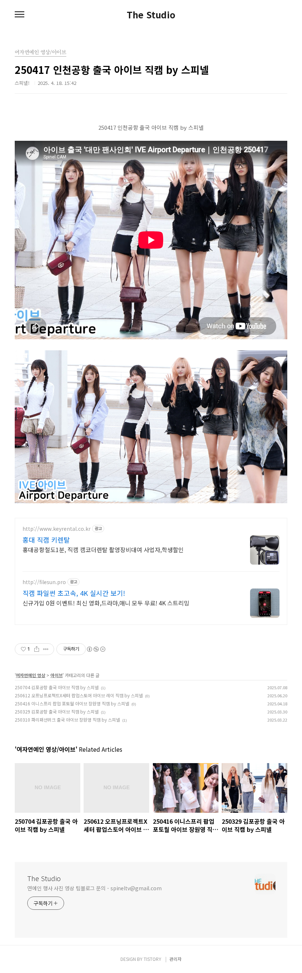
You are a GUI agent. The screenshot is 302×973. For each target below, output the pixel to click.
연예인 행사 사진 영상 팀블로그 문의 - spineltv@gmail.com (94, 888)
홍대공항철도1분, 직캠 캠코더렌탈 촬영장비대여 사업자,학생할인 (103, 549)
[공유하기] (36, 649)
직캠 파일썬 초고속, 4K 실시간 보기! (73, 593)
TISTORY (152, 959)
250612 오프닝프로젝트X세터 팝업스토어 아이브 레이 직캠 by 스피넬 (79, 695)
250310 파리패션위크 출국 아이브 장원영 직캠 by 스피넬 (67, 719)
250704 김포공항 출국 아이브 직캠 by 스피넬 (57, 687)
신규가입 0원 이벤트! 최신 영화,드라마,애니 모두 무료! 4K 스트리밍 (105, 602)
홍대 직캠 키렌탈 (46, 539)
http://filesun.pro (44, 582)
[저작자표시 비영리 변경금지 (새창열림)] (96, 649)
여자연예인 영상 (30, 675)
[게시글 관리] (45, 649)
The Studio (151, 14)
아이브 (56, 675)
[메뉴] (19, 14)
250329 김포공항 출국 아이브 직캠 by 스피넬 (57, 711)
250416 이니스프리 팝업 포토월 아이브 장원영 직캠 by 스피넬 (72, 703)
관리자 (175, 959)
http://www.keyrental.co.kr (56, 529)
